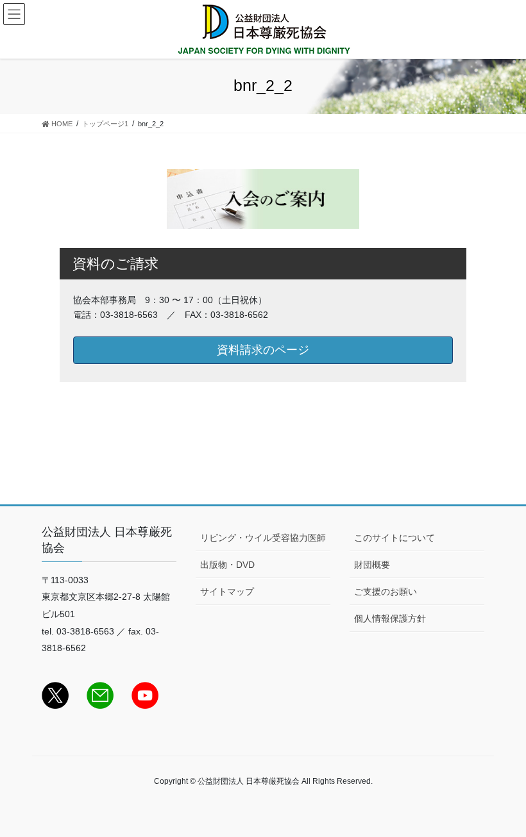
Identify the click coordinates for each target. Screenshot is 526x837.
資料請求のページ (263, 350)
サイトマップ (227, 591)
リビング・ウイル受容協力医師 (263, 538)
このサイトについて (394, 538)
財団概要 (372, 564)
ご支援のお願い (385, 591)
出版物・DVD (227, 564)
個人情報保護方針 (390, 618)
